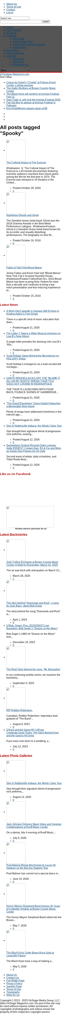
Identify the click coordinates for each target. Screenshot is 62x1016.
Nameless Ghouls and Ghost (22, 215)
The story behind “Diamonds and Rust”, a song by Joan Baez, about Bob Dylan (32, 604)
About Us (11, 4)
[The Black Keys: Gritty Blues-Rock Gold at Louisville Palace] (15, 940)
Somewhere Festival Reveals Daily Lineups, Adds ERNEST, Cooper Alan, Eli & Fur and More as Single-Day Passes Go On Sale (33, 448)
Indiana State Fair (23, 41)
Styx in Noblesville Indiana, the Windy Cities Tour (34, 425)
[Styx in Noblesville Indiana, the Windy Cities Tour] (15, 771)
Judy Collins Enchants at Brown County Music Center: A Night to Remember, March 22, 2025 (32, 563)
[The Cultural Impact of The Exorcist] (15, 150)
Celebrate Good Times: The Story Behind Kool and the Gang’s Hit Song (32, 734)
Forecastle (19, 38)
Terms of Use (13, 6)
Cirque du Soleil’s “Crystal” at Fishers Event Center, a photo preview (31, 84)
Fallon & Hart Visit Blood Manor (24, 267)
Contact (10, 9)
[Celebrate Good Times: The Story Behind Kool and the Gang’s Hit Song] (25, 729)
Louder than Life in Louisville (29, 44)
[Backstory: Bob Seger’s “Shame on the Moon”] (27, 625)
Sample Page (14, 986)
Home (9, 27)
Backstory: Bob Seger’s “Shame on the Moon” (32, 628)
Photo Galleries (15, 53)
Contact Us (12, 977)
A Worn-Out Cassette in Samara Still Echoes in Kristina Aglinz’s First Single (32, 312)
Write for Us (13, 995)
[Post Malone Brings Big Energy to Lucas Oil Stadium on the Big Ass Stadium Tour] (15, 852)
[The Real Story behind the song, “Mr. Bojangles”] (15, 657)
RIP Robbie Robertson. (19, 710)
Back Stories (13, 30)
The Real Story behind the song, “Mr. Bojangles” (33, 669)
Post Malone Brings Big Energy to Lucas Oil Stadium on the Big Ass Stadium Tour (31, 866)
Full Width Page (15, 980)
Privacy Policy (14, 983)
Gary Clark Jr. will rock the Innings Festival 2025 (33, 99)
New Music (12, 50)
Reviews (11, 33)
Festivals (11, 36)
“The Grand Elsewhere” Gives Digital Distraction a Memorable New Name (33, 405)
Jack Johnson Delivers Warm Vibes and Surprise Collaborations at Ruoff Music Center (33, 825)
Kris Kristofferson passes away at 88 (26, 108)
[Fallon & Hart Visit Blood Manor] (15, 255)
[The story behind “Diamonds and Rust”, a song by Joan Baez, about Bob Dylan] (15, 590)
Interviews (18, 61)
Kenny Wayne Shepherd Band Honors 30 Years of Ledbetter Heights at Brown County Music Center (33, 909)
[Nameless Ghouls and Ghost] (15, 203)
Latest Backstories (13, 534)
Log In (9, 12)
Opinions (11, 56)
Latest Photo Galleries (16, 755)
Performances (20, 64)
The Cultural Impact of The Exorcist (26, 162)
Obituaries (18, 59)
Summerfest (19, 47)
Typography (13, 992)
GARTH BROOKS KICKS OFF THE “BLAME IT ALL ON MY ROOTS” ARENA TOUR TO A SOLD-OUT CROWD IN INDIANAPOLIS (33, 381)
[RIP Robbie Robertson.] (15, 698)
